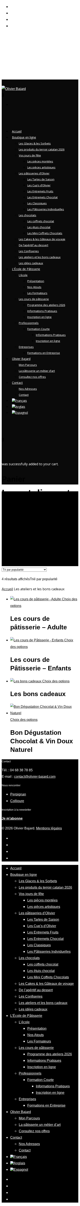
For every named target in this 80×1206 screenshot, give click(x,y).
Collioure (17, 801)
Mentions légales (49, 828)
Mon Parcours (28, 365)
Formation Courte (38, 329)
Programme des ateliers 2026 (46, 305)
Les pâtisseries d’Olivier (34, 173)
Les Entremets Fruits (40, 191)
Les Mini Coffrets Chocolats (44, 233)
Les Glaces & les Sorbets (35, 143)
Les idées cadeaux (33, 1009)
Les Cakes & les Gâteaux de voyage (42, 239)
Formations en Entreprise (43, 353)
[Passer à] (20, 415)
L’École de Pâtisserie (26, 269)
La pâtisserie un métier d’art (37, 371)
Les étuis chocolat (38, 227)
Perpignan (18, 794)
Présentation (35, 281)
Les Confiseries (29, 251)
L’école (23, 275)
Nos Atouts (34, 287)
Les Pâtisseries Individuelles (45, 209)
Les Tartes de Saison (40, 179)
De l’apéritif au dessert (33, 245)
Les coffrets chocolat (40, 221)
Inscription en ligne (39, 317)
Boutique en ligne (23, 874)
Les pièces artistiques (41, 167)
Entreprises (27, 1099)
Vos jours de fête (30, 155)
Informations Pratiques (42, 311)
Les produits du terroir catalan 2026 (41, 149)
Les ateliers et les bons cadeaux (43, 1003)
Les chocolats (27, 215)
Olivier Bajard (20, 1112)
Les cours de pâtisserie (34, 299)
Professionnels (29, 323)
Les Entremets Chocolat (42, 197)
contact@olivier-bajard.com (34, 776)
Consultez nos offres (32, 377)
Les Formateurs (37, 293)
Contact (17, 383)
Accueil (7, 589)
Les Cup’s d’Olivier (39, 185)
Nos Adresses (28, 389)
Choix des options (56, 681)
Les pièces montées (40, 161)
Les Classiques (37, 203)
